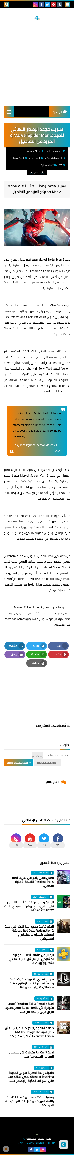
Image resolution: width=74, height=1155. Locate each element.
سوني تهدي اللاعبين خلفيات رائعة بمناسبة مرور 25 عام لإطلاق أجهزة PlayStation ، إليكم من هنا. (32, 983)
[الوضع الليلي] (63, 1144)
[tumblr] (59, 4)
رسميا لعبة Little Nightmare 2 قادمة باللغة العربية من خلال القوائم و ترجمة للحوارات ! (29, 1101)
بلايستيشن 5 (18, 158)
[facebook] (41, 4)
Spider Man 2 (47, 165)
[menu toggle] (67, 4)
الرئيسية (57, 112)
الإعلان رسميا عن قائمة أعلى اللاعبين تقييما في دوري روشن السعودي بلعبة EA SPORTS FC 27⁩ (29, 906)
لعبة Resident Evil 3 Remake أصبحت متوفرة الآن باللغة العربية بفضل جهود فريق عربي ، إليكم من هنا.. (29, 1007)
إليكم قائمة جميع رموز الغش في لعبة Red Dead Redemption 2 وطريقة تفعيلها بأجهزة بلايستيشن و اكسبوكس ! (29, 932)
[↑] (37, 1134)
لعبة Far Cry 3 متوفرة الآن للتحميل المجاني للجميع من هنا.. (31, 1054)
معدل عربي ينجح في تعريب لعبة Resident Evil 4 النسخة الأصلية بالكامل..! (33, 882)
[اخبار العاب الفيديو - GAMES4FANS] (37, 17)
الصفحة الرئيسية (54, 158)
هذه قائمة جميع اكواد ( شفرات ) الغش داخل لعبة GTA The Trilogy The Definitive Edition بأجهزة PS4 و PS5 (29, 1032)
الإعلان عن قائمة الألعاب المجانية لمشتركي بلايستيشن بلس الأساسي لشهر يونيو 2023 (31, 959)
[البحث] (6, 4)
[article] (37, 687)
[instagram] (35, 4)
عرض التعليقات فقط (46, 762)
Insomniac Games (40, 271)
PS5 (60, 165)
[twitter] (47, 4)
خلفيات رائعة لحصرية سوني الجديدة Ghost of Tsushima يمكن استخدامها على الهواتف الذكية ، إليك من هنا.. (31, 1077)
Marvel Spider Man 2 (51, 259)
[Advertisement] (37, 63)
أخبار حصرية (34, 158)
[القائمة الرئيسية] (9, 111)
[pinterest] (53, 4)
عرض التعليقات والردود (17, 762)
